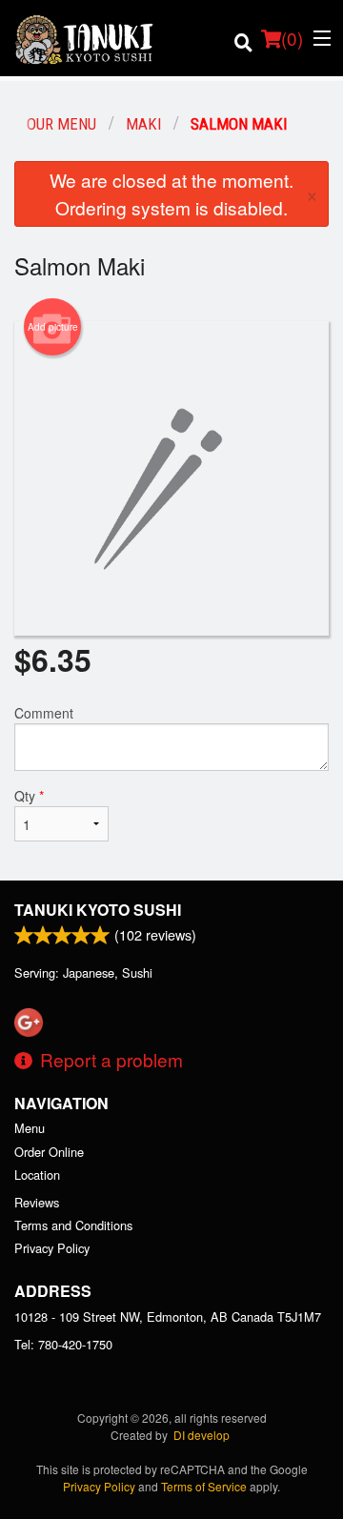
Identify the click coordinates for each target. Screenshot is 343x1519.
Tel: (63, 1344)
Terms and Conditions (73, 1225)
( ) (292, 38)
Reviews (36, 1202)
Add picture (53, 327)
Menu (29, 1128)
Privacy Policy (52, 1248)
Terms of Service (204, 1486)
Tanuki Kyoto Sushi (97, 910)
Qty (29, 795)
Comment (43, 712)
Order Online (49, 1152)
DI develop (201, 1435)
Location (37, 1174)
